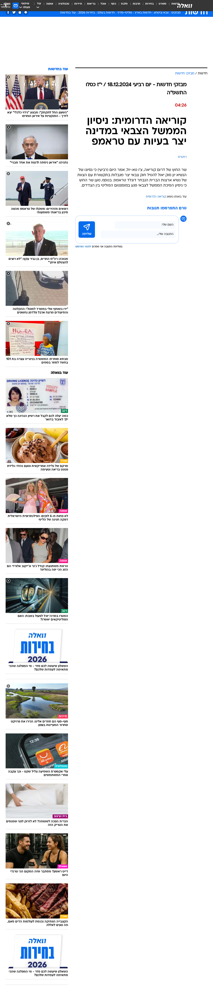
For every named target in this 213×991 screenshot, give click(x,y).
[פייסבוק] (8, 12)
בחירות (149, 3)
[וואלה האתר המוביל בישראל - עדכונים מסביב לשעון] (184, 6)
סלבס (124, 3)
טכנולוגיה (63, 3)
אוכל (103, 3)
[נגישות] (5, 5)
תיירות (78, 3)
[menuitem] (160, 5)
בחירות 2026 (86, 12)
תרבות (136, 3)
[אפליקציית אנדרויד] (25, 12)
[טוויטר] (14, 12)
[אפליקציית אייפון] (19, 12)
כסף (113, 3)
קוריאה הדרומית (156, 196)
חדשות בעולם (106, 12)
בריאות (91, 3)
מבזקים (176, 12)
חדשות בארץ (143, 12)
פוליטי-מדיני (124, 12)
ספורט (162, 3)
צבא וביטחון (161, 12)
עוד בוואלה (59, 373)
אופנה (49, 3)
